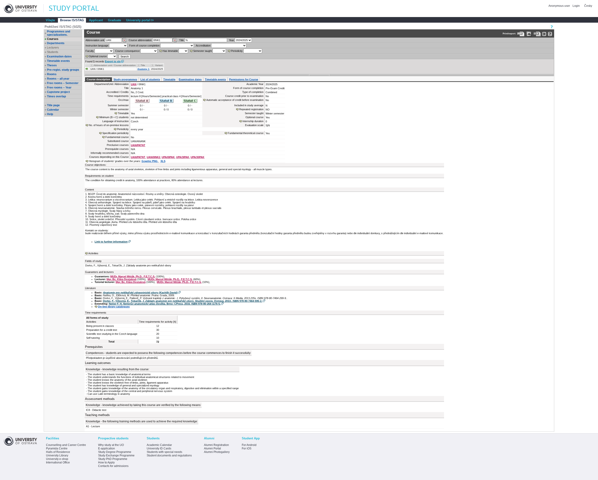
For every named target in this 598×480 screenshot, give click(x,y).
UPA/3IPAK (182, 157)
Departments (55, 43)
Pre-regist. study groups (63, 69)
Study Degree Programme (114, 452)
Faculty (89, 50)
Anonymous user (559, 5)
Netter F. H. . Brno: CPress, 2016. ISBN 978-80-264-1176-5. (165, 303)
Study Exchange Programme (116, 455)
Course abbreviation (140, 40)
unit (94, 40)
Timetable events (58, 61)
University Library (57, 455)
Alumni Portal (212, 448)
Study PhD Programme (112, 459)
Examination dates (59, 56)
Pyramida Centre (57, 448)
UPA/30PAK (197, 157)
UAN (133, 84)
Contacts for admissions (113, 466)
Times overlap (56, 96)
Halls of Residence (58, 452)
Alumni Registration (216, 445)
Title (181, 40)
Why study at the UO (111, 445)
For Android (249, 445)
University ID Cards (159, 448)
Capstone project (58, 92)
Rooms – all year (58, 78)
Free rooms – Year (59, 87)
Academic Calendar (159, 445)
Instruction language (96, 45)
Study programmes (125, 79)
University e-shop (57, 459)
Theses (52, 65)
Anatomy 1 (143, 69)
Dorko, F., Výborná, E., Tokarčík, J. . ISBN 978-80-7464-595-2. (182, 301)
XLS (162, 161)
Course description (98, 79)
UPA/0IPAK (168, 157)
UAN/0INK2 (153, 157)
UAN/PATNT (138, 145)
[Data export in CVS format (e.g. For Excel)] (537, 34)
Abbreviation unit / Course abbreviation (115, 65)
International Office (58, 462)
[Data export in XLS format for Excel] (529, 34)
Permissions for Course (243, 79)
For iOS (246, 448)
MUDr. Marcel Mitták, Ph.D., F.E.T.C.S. (132, 276)
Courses (52, 39)
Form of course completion (144, 45)
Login (576, 5)
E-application (106, 448)
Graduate (114, 20)
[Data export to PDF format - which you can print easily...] (520, 34)
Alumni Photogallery (217, 452)
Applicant (96, 20)
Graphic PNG (150, 161)
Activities (93, 253)
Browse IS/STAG (72, 20)
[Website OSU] (24, 8)
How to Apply (106, 462)
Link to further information (111, 241)
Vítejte (50, 20)
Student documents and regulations (169, 455)
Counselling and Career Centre (66, 445)
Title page (53, 105)
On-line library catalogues (114, 306)
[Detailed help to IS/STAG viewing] (550, 34)
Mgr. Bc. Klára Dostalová (121, 279)
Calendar (53, 109)
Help (50, 114)
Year (231, 40)
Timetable (169, 79)
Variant (159, 65)
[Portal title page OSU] (78, 8)
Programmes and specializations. (58, 33)
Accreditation (203, 45)
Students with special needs (164, 452)
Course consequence (127, 50)
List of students (150, 79)
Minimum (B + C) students (114, 117)
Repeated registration (251, 109)
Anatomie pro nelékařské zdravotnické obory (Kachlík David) (140, 292)
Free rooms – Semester (62, 83)
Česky (588, 5)
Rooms (52, 74)
